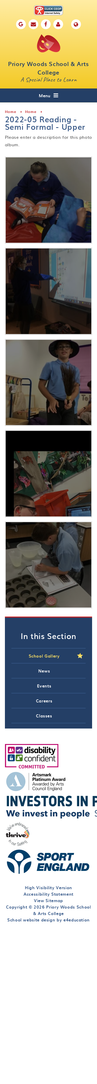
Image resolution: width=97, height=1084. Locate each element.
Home (10, 111)
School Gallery (44, 656)
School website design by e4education (48, 920)
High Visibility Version (48, 887)
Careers (44, 701)
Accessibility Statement (48, 894)
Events (44, 686)
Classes (44, 716)
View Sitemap (48, 900)
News (44, 671)
